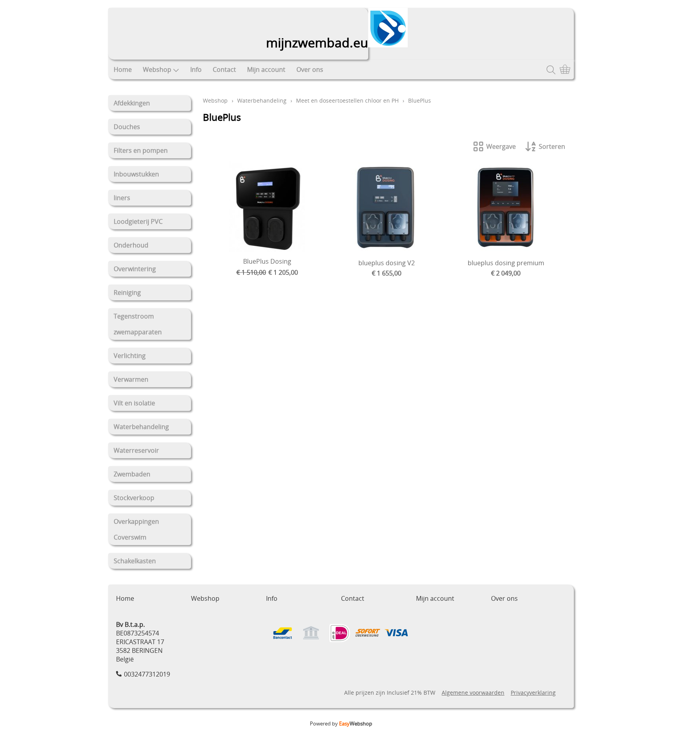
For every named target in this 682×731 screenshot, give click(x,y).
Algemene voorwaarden (473, 692)
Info (196, 69)
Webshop (157, 69)
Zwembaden (132, 474)
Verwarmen (131, 379)
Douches (127, 126)
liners (122, 197)
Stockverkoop (134, 497)
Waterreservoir (136, 450)
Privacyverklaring (533, 692)
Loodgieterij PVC (138, 221)
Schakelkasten (135, 561)
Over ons (309, 69)
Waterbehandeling (141, 426)
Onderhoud (131, 245)
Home (123, 69)
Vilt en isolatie (134, 403)
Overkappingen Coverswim (136, 529)
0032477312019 (147, 674)
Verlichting (130, 355)
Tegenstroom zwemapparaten (138, 324)
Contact (224, 69)
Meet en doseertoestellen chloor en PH (347, 100)
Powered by (341, 723)
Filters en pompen (141, 150)
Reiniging (127, 292)
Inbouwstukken (136, 174)
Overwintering (135, 268)
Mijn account (266, 69)
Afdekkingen (132, 103)
